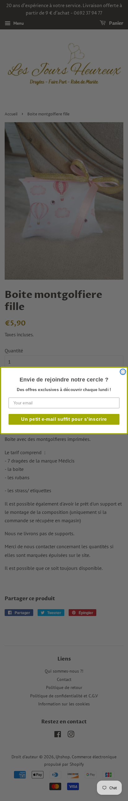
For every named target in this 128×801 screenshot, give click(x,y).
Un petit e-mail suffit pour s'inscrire (64, 419)
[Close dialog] (123, 371)
